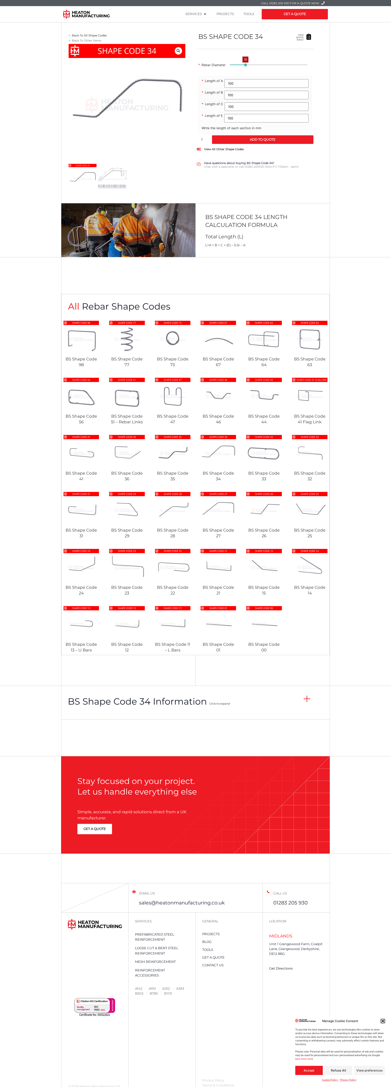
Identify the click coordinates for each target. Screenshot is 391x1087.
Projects (211, 934)
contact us (213, 965)
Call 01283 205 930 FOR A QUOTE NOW (290, 3)
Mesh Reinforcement (155, 962)
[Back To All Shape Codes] (70, 35)
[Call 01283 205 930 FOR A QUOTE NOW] (323, 3)
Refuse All (338, 1070)
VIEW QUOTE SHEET (300, 37)
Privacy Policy (348, 1079)
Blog (207, 942)
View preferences (369, 1070)
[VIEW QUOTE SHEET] (309, 37)
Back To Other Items (86, 40)
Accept (309, 1070)
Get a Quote (213, 957)
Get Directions (281, 968)
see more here (304, 1058)
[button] (383, 1021)
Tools (207, 950)
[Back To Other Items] (70, 40)
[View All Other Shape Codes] (199, 149)
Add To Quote (263, 139)
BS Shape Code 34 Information (149, 701)
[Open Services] (205, 14)
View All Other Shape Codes (224, 149)
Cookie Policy (330, 1079)
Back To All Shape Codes (89, 35)
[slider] (245, 64)
